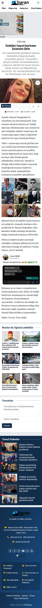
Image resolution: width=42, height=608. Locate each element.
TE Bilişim (27, 605)
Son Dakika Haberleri (28, 581)
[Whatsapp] (27, 551)
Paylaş (7, 106)
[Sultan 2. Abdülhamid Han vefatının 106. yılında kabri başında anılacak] (11, 336)
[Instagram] (19, 551)
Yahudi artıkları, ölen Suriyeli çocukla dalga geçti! (30, 367)
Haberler (24, 8)
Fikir (4, 8)
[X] (14, 551)
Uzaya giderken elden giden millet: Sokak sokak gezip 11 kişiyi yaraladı (30, 388)
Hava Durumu (31, 565)
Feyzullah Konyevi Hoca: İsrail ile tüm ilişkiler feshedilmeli (10, 387)
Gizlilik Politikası (13, 595)
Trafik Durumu (12, 573)
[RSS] (32, 551)
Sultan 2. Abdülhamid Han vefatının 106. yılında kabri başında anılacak (10, 346)
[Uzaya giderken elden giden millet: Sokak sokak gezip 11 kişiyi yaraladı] (31, 378)
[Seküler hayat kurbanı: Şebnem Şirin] (21, 91)
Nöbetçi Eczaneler (8, 566)
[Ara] (38, 2)
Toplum (21, 41)
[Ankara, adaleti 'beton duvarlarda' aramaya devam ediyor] (31, 336)
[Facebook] (10, 551)
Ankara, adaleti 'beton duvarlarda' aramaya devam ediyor (30, 345)
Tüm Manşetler (12, 580)
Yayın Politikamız (21, 598)
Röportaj (13, 8)
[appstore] (21, 556)
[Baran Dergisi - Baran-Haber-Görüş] (20, 2)
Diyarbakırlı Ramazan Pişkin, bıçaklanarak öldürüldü (10, 367)
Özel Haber (36, 8)
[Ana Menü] (3, 2)
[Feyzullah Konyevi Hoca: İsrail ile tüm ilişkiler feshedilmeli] (11, 378)
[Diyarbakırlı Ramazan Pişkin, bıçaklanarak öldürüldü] (11, 358)
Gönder (7, 425)
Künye (32, 595)
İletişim (25, 595)
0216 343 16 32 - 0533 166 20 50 (22, 537)
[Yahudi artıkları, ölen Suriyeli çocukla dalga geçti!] (31, 358)
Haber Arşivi (11, 587)
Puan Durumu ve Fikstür (30, 574)
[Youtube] (23, 551)
